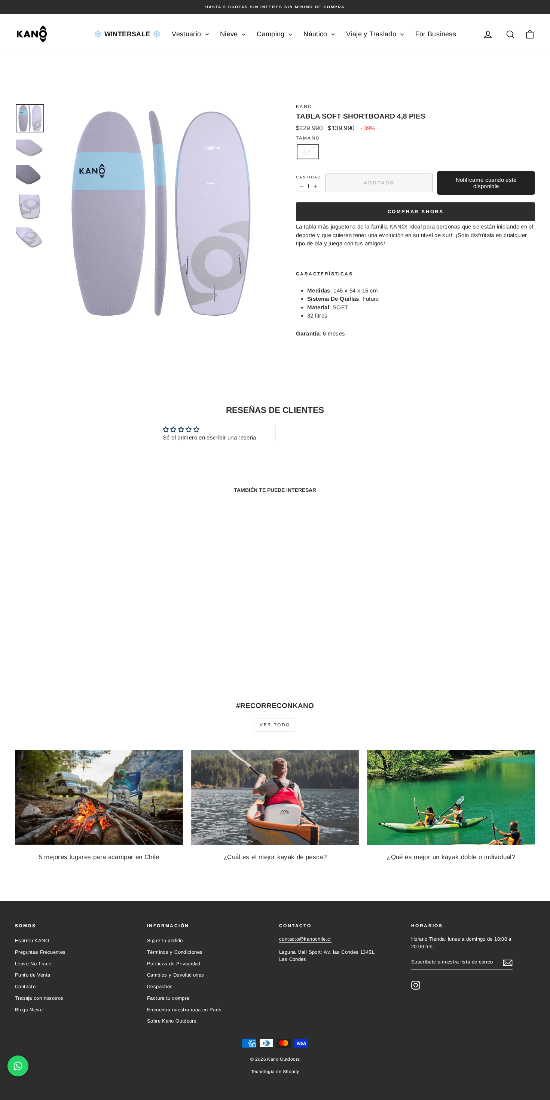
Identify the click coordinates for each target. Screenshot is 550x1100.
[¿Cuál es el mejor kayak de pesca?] (275, 797)
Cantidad (308, 177)
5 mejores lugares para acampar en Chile (99, 857)
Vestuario (187, 34)
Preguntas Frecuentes (40, 952)
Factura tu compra (168, 998)
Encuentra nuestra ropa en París (184, 1009)
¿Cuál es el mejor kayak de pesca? (275, 857)
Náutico (316, 34)
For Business (435, 34)
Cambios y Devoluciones (175, 975)
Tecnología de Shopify (275, 1071)
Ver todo (275, 724)
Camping (272, 34)
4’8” (308, 151)
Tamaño (308, 138)
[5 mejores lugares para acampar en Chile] (99, 797)
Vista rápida (77, 627)
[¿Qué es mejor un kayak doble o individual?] (451, 797)
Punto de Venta (32, 975)
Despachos (159, 986)
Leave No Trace (33, 963)
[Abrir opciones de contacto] (17, 1065)
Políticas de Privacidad (174, 963)
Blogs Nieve (29, 1009)
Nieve (230, 34)
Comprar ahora (416, 211)
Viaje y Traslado (372, 34)
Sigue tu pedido (165, 940)
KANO (304, 106)
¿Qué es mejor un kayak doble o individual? (451, 857)
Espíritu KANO (32, 940)
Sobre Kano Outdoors (171, 1021)
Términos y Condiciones (174, 952)
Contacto (25, 986)
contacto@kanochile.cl (305, 939)
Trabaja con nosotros (39, 998)
